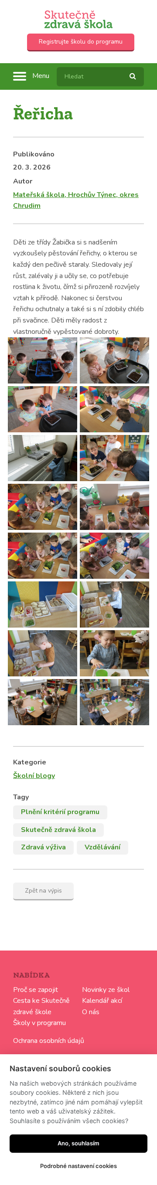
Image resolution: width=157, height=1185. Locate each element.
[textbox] (100, 76)
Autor (22, 181)
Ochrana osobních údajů (48, 1041)
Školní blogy (34, 776)
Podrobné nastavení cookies (78, 1165)
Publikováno (34, 154)
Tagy (21, 797)
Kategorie (29, 762)
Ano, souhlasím (78, 1143)
